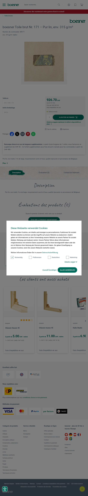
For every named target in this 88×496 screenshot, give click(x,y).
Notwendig (18, 257)
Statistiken (56, 257)
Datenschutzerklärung (50, 252)
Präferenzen (37, 257)
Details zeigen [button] (70, 262)
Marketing (73, 257)
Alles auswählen (67, 270)
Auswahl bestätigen (49, 270)
